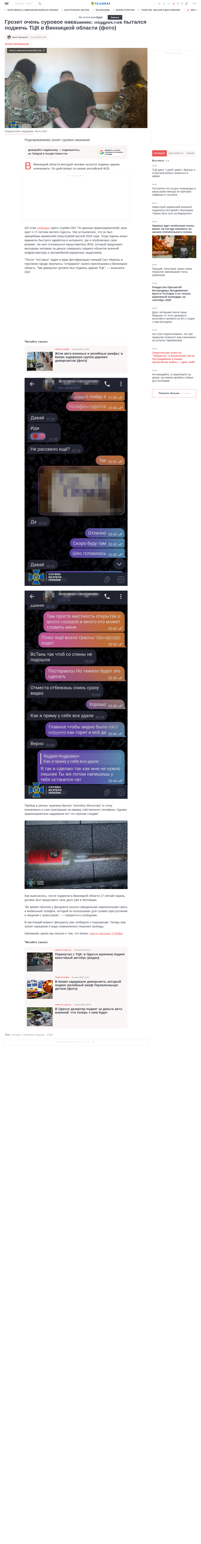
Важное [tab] (191, 153)
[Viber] (164, 3)
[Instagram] (182, 3)
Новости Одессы (63, 950)
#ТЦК (50, 1035)
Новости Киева (62, 349)
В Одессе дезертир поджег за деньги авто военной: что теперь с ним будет (88, 1010)
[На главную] (100, 3)
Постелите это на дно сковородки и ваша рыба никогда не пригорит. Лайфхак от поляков (174, 191)
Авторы (195, 10)
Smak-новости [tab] (175, 153)
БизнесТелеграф (125, 10)
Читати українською (17, 44)
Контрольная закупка (76, 10)
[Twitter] (178, 3)
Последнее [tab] (159, 153)
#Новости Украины (34, 1035)
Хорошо (115, 17)
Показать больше (169, 393)
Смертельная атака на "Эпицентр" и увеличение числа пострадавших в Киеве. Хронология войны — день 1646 (173, 357)
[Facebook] (159, 3)
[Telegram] (169, 3)
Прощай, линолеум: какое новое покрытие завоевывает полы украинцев (172, 272)
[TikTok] (186, 3)
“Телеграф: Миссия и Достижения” (161, 10)
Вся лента (158, 160)
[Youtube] (173, 3)
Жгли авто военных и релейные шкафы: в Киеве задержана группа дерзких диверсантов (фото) (89, 357)
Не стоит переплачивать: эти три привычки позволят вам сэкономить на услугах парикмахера (174, 337)
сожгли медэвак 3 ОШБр (106, 933)
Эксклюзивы (102, 10)
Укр (194, 3)
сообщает (44, 227)
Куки (99, 17)
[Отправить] (40, 3)
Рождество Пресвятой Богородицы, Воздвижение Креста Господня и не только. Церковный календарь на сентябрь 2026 (171, 293)
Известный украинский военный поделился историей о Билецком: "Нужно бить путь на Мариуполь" (172, 210)
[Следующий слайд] (198, 10)
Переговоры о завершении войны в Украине (32, 10)
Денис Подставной (20, 37)
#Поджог (16, 1035)
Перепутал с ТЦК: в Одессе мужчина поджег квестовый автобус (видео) (90, 956)
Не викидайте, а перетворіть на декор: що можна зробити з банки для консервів (172, 377)
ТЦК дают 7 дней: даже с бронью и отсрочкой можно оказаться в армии (173, 173)
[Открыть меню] (6, 3)
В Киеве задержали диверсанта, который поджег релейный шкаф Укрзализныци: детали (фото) (88, 985)
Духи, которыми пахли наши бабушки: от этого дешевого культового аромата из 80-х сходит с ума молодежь (173, 317)
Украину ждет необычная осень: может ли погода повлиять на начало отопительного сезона (173, 228)
